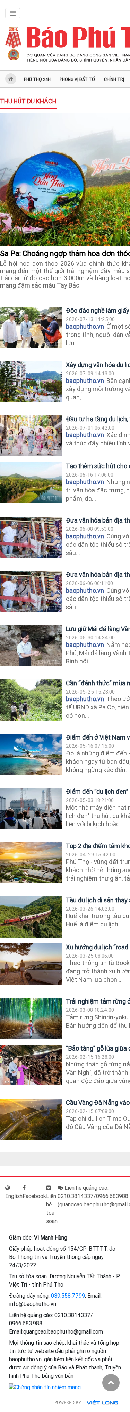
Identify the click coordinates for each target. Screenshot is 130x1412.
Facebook (34, 1196)
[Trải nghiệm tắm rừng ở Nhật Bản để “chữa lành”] (31, 1018)
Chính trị (114, 79)
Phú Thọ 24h (37, 79)
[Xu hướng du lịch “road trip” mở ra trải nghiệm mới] (31, 964)
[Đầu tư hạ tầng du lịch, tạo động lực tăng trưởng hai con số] (31, 436)
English (14, 1196)
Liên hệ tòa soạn (52, 1208)
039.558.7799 (68, 1295)
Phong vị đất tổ (77, 79)
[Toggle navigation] (12, 13)
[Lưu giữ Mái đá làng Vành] (31, 646)
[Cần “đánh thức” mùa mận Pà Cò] (31, 700)
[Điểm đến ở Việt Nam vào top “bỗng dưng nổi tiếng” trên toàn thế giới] (31, 754)
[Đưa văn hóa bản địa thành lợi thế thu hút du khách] (31, 537)
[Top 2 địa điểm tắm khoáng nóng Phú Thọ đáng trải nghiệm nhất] (31, 863)
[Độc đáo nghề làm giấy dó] (31, 327)
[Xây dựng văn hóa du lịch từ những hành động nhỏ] (31, 382)
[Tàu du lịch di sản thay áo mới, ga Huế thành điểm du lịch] (31, 917)
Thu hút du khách (28, 101)
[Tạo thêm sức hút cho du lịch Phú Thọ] (31, 483)
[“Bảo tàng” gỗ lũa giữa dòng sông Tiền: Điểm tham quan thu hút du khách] (31, 1065)
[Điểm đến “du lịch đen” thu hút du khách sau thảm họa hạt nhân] (31, 808)
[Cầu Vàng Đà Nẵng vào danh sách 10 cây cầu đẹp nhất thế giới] (31, 1119)
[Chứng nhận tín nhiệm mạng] (45, 1387)
